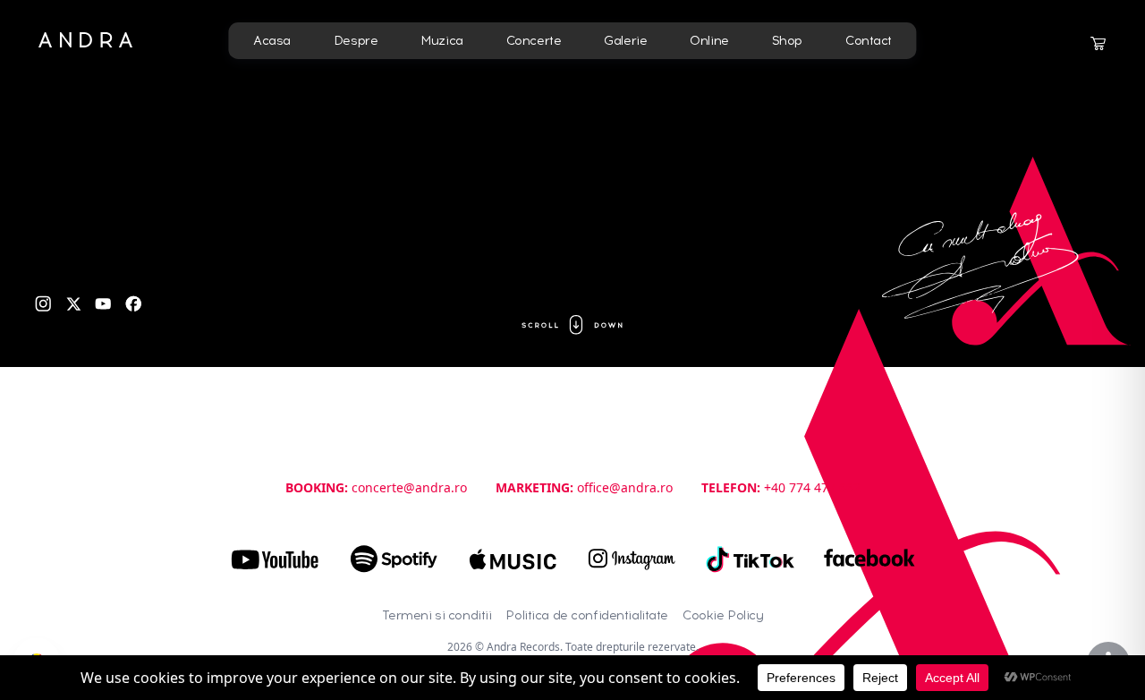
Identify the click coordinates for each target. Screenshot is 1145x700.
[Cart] (1098, 44)
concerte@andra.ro (409, 487)
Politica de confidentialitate (586, 615)
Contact (868, 40)
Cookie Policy (723, 615)
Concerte (534, 40)
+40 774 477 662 (812, 487)
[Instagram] (43, 304)
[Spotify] (394, 559)
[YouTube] (103, 304)
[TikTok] (751, 559)
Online (709, 40)
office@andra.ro (625, 487)
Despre (355, 40)
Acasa (272, 40)
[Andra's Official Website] (85, 39)
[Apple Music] (513, 559)
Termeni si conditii (437, 615)
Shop (787, 40)
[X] (74, 304)
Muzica (441, 40)
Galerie (625, 40)
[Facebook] (133, 304)
